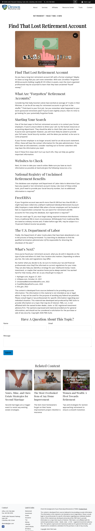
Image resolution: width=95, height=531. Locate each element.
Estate (27, 515)
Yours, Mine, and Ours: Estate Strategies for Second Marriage (18, 396)
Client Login (87, 2)
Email (50, 323)
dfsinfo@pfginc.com (8, 523)
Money (27, 522)
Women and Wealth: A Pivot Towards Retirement (75, 396)
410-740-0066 (50, 2)
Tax (26, 520)
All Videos (28, 529)
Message (6, 336)
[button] (35, 7)
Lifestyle (27, 524)
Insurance (28, 518)
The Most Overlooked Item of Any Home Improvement (46, 396)
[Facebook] (75, 2)
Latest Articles (29, 526)
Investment (28, 513)
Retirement (28, 511)
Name (5, 323)
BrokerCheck (83, 509)
